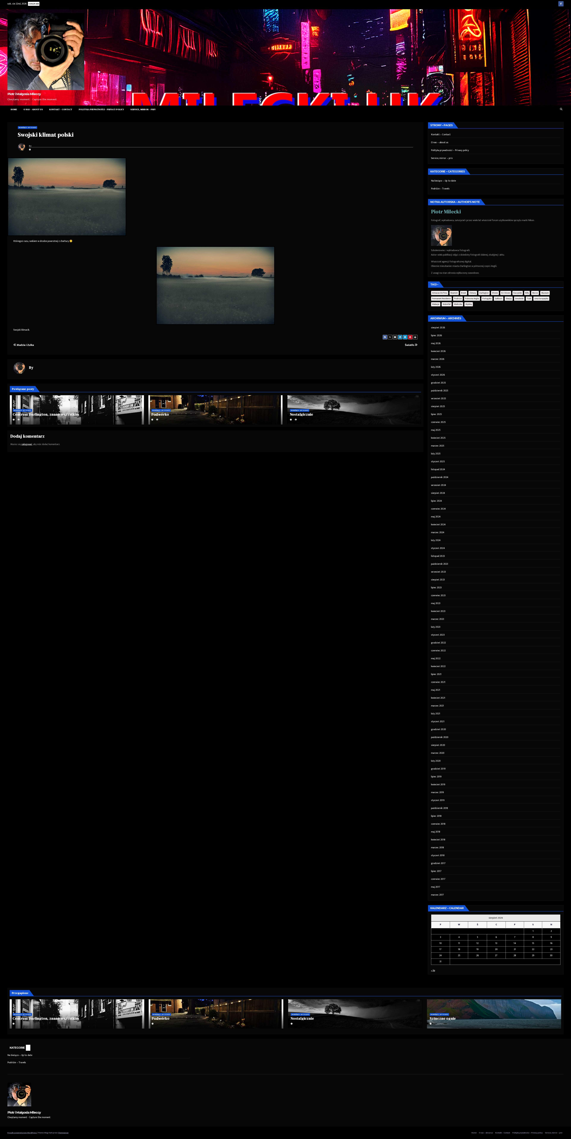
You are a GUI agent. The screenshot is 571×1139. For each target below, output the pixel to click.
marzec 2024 (437, 532)
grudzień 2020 (438, 729)
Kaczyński (517, 293)
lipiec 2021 (436, 674)
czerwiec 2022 (438, 651)
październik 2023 (439, 564)
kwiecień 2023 (438, 611)
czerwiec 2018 (438, 824)
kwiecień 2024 (438, 525)
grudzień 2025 (438, 383)
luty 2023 (435, 627)
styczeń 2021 (437, 722)
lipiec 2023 (436, 588)
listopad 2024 (438, 469)
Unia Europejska (541, 298)
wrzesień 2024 (438, 485)
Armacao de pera (439, 293)
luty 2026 (436, 367)
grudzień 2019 (438, 769)
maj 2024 (436, 517)
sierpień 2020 (438, 745)
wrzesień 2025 (438, 399)
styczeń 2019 (437, 800)
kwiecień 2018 (438, 840)
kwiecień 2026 (438, 351)
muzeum (545, 293)
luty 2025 (436, 454)
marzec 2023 (437, 619)
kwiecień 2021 (438, 698)
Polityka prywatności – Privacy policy (101, 109)
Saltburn (498, 298)
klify (527, 293)
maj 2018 (435, 832)
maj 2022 (436, 659)
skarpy (509, 298)
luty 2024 (436, 540)
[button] (561, 109)
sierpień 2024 (438, 493)
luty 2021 (435, 714)
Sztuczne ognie (443, 1018)
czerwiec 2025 (438, 422)
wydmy (468, 304)
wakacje (435, 304)
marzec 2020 (437, 753)
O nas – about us (33, 109)
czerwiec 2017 (438, 879)
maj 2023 (435, 603)
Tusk (529, 298)
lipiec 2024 (436, 501)
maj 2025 (436, 430)
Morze (535, 293)
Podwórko (160, 414)
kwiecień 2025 (438, 438)
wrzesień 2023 (438, 572)
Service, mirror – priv (143, 109)
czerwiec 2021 (438, 682)
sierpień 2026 (438, 328)
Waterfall (447, 304)
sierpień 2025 (438, 406)
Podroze (458, 298)
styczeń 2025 (438, 462)
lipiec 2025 (436, 414)
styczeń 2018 (437, 855)
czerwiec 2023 (438, 596)
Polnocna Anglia (472, 298)
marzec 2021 (437, 706)
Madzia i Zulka (25, 345)
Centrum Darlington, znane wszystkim (46, 414)
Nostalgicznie (301, 414)
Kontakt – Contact (60, 109)
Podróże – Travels (440, 189)
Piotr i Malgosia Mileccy (24, 94)
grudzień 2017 (438, 863)
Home (14, 109)
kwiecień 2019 (438, 785)
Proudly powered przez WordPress (22, 1132)
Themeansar (63, 1132)
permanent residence (441, 298)
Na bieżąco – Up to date (443, 181)
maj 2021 (435, 690)
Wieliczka (458, 304)
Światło (410, 345)
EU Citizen (505, 293)
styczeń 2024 (438, 548)
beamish (454, 293)
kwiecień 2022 (438, 666)
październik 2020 (439, 737)
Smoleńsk (519, 298)
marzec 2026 (437, 359)
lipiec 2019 (436, 777)
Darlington (484, 293)
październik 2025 (439, 391)
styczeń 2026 (438, 375)
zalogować (26, 444)
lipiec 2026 (436, 336)
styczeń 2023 (438, 635)
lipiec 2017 (436, 871)
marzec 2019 (437, 792)
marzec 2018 (437, 848)
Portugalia (486, 298)
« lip (433, 971)
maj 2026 (436, 343)
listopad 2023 (438, 556)
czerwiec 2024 (438, 509)
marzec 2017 (437, 895)
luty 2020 (436, 761)
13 (496, 943)
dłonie (495, 293)
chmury (472, 293)
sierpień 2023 (438, 580)
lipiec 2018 (436, 816)
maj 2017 (435, 887)
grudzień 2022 (438, 643)
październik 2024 (439, 477)
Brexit (463, 293)
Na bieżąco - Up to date (27, 127)
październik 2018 (439, 808)
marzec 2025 (437, 446)
